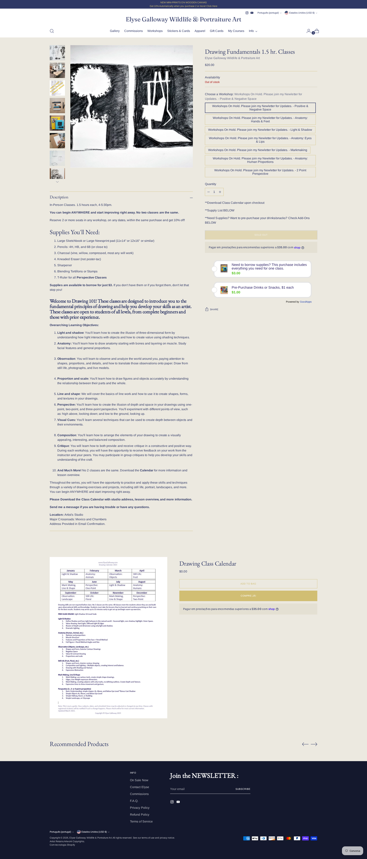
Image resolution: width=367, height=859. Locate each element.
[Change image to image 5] (57, 123)
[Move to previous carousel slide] (305, 744)
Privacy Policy (139, 807)
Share (214, 309)
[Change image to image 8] (57, 175)
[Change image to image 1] (57, 52)
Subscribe (242, 789)
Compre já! (248, 595)
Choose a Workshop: (253, 97)
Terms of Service (141, 821)
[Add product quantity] (208, 192)
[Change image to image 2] (57, 70)
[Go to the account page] (307, 31)
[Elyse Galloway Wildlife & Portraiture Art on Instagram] (247, 13)
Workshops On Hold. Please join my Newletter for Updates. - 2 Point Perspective (260, 172)
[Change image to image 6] (57, 140)
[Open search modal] (52, 31)
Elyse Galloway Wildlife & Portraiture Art (232, 58)
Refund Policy (139, 814)
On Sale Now (139, 780)
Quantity (210, 184)
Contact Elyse (139, 787)
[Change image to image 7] (57, 158)
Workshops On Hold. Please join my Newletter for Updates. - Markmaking (257, 150)
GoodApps (306, 301)
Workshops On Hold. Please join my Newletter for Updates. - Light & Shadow (260, 130)
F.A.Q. (134, 800)
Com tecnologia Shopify (62, 845)
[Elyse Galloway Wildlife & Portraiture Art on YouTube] (252, 13)
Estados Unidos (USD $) (302, 12)
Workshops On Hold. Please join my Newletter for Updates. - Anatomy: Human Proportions (260, 160)
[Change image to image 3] (57, 88)
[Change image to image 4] (57, 105)
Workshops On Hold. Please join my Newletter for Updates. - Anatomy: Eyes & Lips (260, 140)
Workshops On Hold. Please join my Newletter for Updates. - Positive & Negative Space (260, 108)
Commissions (139, 794)
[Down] (57, 182)
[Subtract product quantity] (220, 192)
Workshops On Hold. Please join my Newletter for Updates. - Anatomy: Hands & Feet (260, 119)
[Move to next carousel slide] (314, 744)
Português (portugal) (268, 12)
